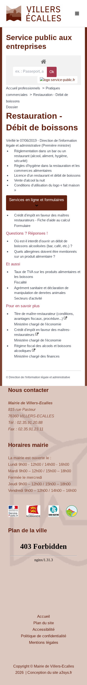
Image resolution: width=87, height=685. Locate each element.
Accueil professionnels (23, 88)
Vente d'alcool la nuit (29, 180)
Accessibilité (43, 629)
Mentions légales (43, 642)
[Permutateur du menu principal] (77, 13)
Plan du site (43, 623)
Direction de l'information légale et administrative (39, 377)
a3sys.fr (65, 673)
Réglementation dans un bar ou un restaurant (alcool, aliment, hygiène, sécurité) (41, 156)
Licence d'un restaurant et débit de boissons (47, 175)
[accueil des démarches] (43, 61)
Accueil (43, 616)
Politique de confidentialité (43, 636)
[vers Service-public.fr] (57, 79)
